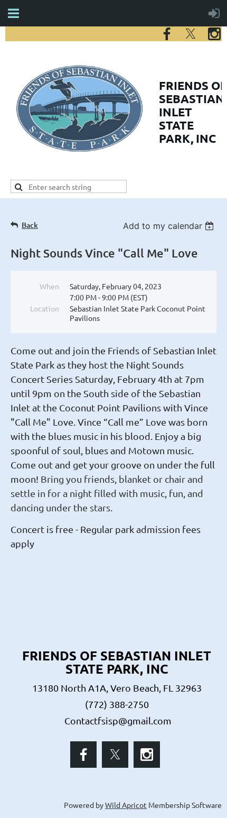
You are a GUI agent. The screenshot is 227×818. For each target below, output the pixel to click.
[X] (190, 33)
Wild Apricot (126, 805)
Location (44, 308)
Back (30, 225)
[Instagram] (214, 33)
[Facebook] (166, 33)
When (49, 286)
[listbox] (169, 225)
